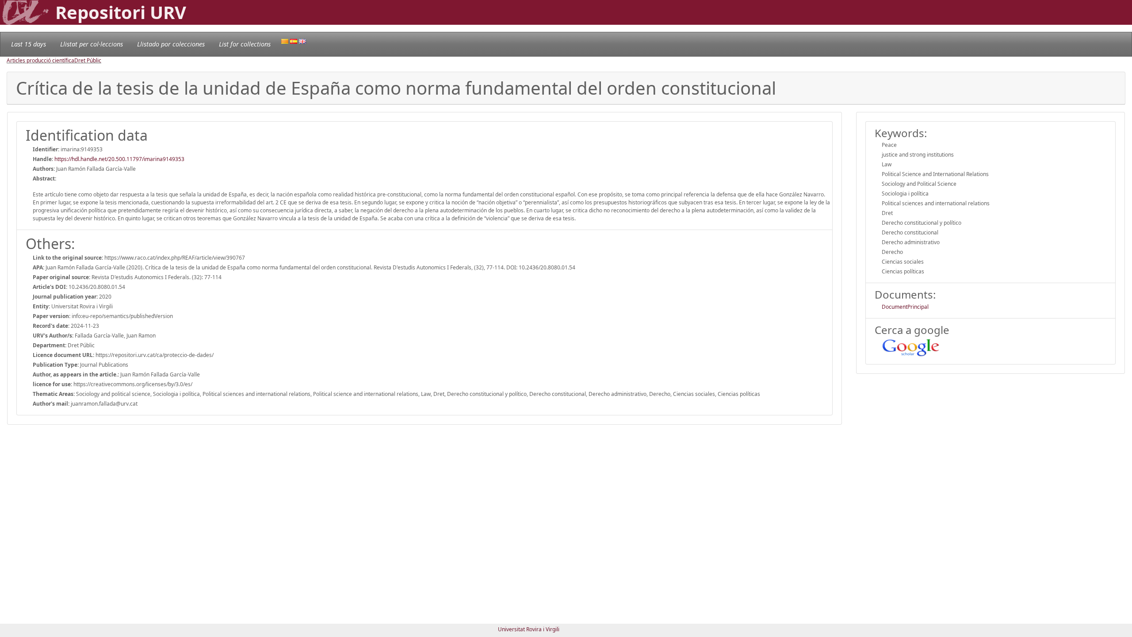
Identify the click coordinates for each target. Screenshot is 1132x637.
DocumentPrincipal (905, 307)
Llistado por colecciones (171, 44)
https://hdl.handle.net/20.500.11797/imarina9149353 (119, 159)
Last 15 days (28, 44)
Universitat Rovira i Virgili (528, 629)
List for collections (245, 44)
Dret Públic (87, 60)
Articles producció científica (40, 60)
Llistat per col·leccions (91, 44)
